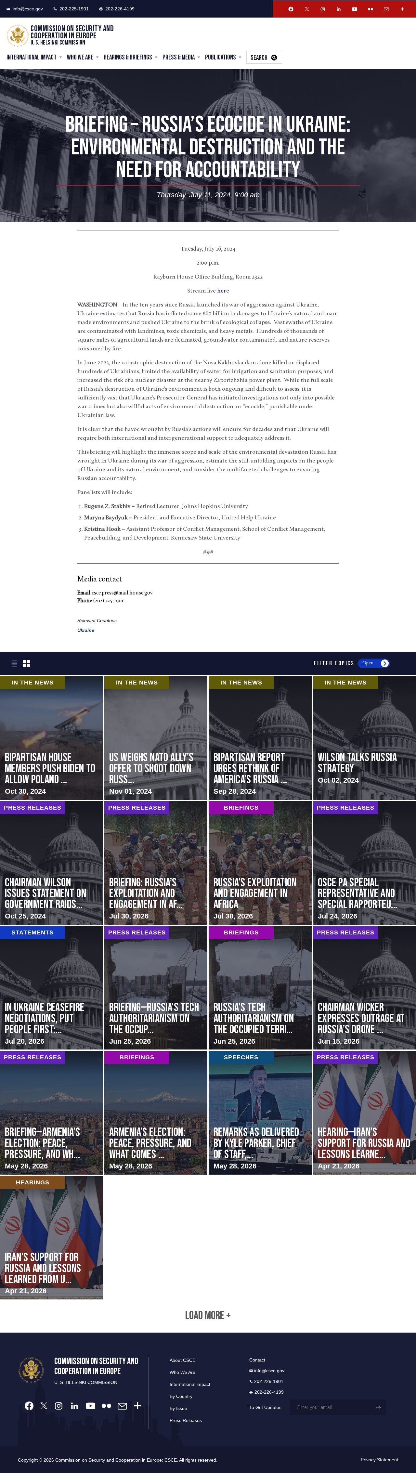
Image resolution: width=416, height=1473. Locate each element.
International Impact (31, 57)
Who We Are (80, 57)
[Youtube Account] (354, 9)
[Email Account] (386, 9)
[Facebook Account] (291, 9)
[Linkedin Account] (339, 9)
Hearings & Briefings (128, 57)
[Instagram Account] (323, 9)
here (223, 291)
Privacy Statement (379, 1459)
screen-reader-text (155, 738)
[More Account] (402, 9)
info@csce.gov (28, 8)
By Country (181, 1396)
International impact (190, 1384)
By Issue (178, 1408)
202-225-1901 (74, 8)
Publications (220, 57)
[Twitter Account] (307, 9)
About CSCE (182, 1360)
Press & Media (178, 57)
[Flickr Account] (370, 9)
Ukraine (85, 630)
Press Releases (186, 1420)
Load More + (208, 1316)
